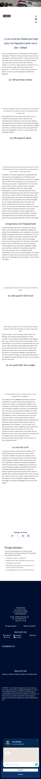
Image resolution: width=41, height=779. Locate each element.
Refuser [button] (20, 774)
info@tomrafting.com (22, 617)
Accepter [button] (20, 770)
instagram (18, 635)
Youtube (18, 637)
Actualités (7, 16)
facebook (7, 635)
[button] (37, 740)
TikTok (7, 637)
